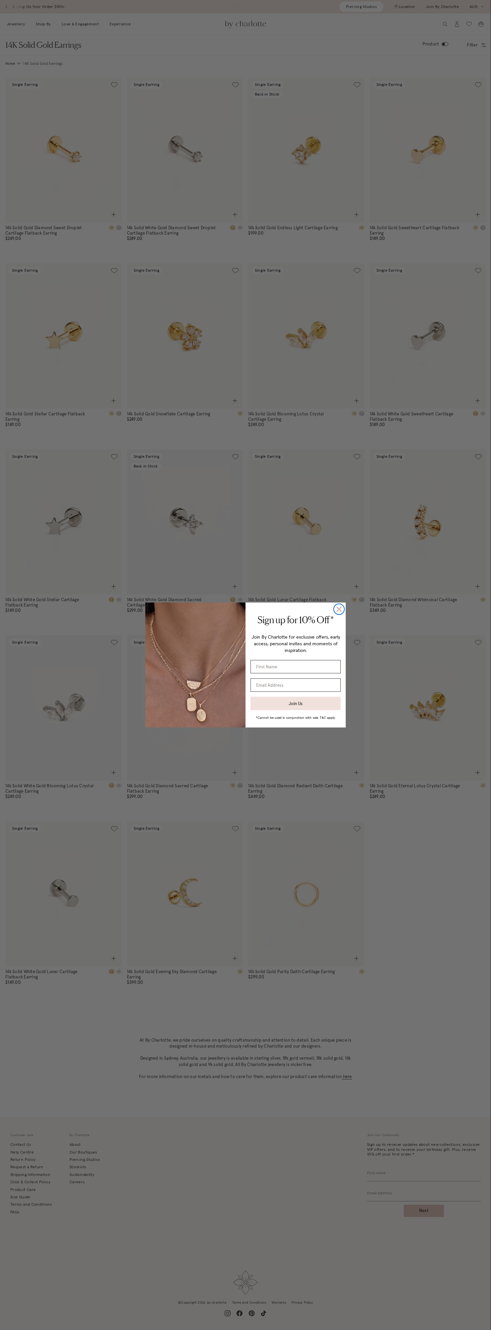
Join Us (296, 703)
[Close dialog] (339, 609)
